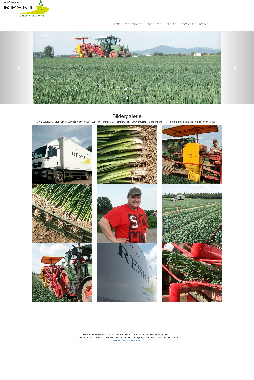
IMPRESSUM (118, 340)
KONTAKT (204, 24)
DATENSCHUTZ (134, 340)
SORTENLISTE (154, 24)
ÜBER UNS (171, 24)
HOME (117, 24)
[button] (19, 67)
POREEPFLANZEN (133, 24)
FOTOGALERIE (187, 24)
